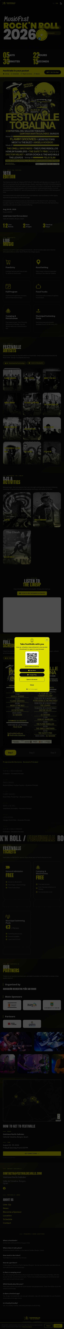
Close (32, 685)
